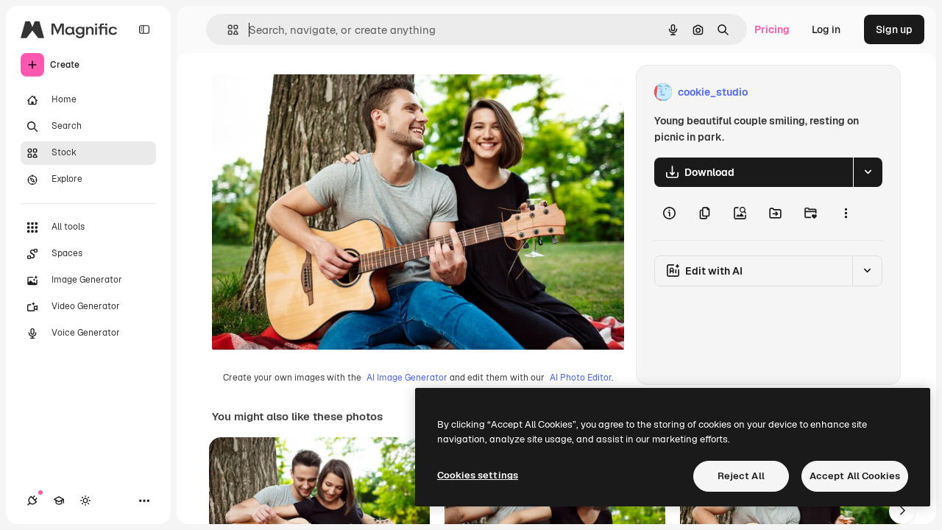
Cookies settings (477, 475)
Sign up (894, 29)
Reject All (741, 476)
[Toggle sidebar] (144, 29)
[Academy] (59, 500)
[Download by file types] (867, 172)
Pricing (772, 29)
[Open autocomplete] (227, 29)
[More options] (845, 213)
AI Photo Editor (581, 378)
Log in (826, 29)
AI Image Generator (406, 378)
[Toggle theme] (85, 500)
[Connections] (32, 500)
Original (306, 92)
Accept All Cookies (855, 476)
